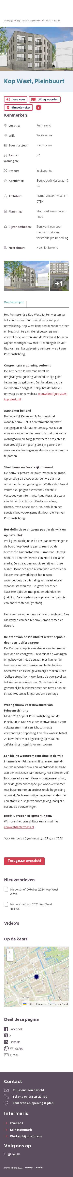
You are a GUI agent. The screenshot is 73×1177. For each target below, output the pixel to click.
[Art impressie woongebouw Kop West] (26, 276)
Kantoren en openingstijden (33, 1103)
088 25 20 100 (37, 1096)
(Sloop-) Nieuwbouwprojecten (27, 21)
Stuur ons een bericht (28, 1090)
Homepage (8, 21)
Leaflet (30, 1003)
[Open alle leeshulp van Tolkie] (38, 107)
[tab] (15, 304)
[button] (10, 952)
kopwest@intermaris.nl (19, 827)
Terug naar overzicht (24, 861)
